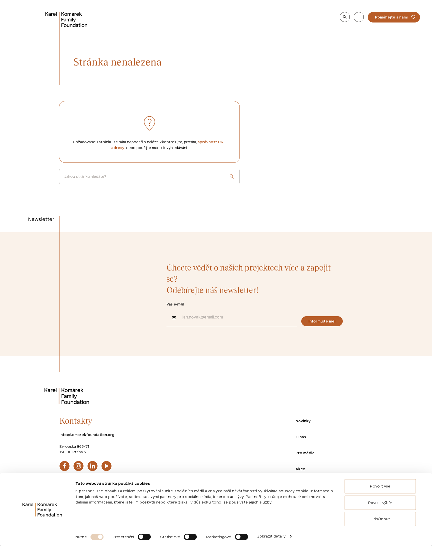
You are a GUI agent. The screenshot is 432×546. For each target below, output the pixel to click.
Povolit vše (380, 486)
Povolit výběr (380, 502)
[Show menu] (359, 17)
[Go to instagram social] (79, 466)
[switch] (144, 537)
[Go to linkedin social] (93, 466)
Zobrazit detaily (271, 536)
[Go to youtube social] (107, 466)
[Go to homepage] (66, 19)
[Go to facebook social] (65, 466)
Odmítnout (380, 519)
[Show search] (345, 17)
